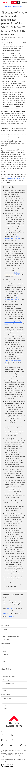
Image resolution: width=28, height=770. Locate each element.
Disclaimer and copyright (9, 701)
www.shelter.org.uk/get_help (17, 178)
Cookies (5, 708)
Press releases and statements (12, 6)
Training (5, 665)
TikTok (5, 745)
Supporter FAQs (7, 698)
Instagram (6, 740)
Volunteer (5, 658)
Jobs (4, 661)
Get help (5, 629)
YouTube (15, 745)
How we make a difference (9, 676)
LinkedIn (16, 735)
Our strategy (6, 680)
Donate (5, 651)
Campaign (5, 654)
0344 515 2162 (11, 608)
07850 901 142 (6, 613)
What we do (6, 673)
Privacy (5, 705)
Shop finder (6, 639)
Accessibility (6, 712)
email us (11, 616)
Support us (5, 647)
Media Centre (6, 632)
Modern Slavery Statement (9, 683)
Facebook (6, 735)
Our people (5, 690)
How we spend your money (9, 686)
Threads (16, 740)
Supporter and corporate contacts (11, 636)
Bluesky (24, 745)
